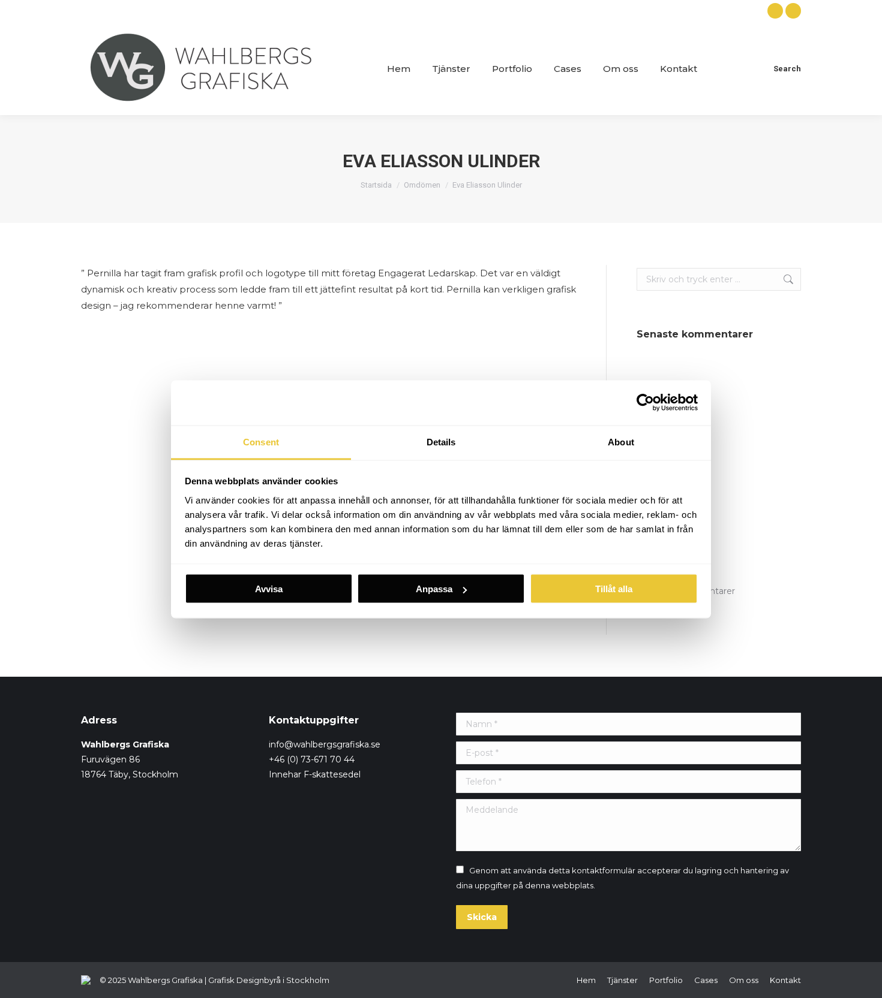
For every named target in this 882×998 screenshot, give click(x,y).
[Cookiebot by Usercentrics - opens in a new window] (645, 403)
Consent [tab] (261, 441)
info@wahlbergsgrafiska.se (324, 744)
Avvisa (269, 589)
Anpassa (434, 589)
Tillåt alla (613, 589)
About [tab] (621, 441)
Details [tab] (441, 441)
